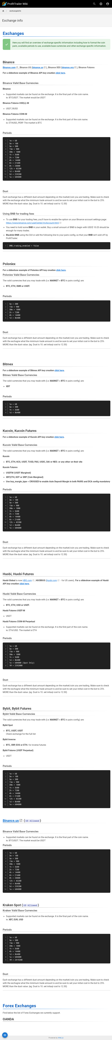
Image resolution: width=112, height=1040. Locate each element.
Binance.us (11, 820)
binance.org (68, 67)
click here (60, 73)
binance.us (37, 67)
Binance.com (9, 67)
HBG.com (27, 580)
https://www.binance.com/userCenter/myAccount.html (32, 223)
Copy (107, 139)
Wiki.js (60, 1038)
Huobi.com (51, 580)
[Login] (107, 4)
